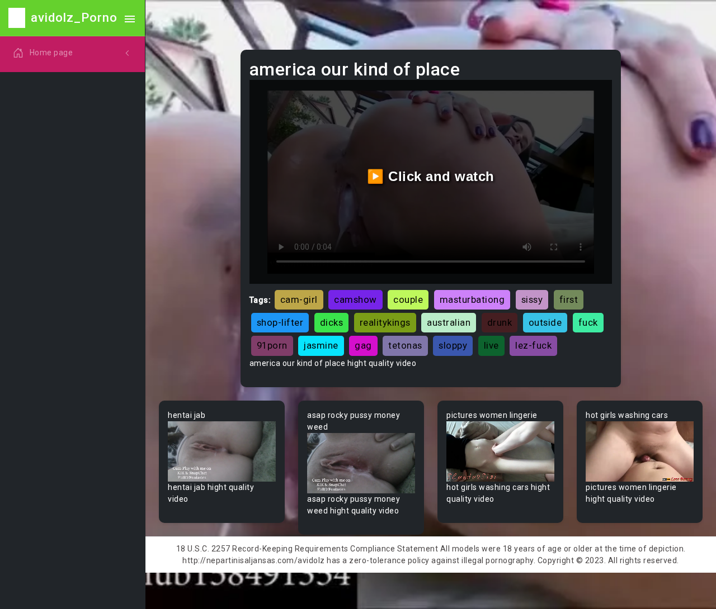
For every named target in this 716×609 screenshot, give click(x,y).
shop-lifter (280, 322)
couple (408, 299)
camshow (355, 299)
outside (545, 322)
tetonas (405, 345)
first (568, 299)
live (491, 345)
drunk (499, 322)
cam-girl (299, 299)
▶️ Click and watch (430, 176)
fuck (588, 322)
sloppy (453, 345)
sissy (532, 299)
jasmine (321, 345)
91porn (272, 345)
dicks (331, 322)
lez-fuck (533, 345)
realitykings (385, 322)
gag (363, 345)
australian (448, 322)
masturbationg (472, 299)
